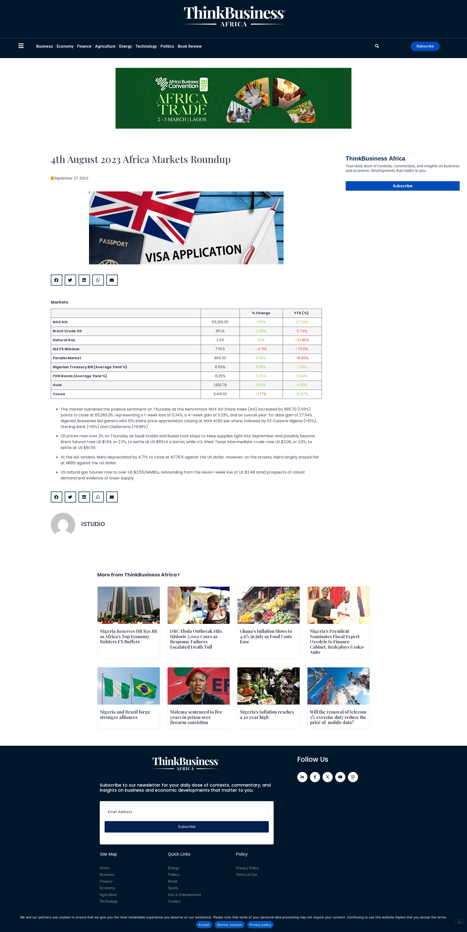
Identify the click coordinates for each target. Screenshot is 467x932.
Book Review (190, 46)
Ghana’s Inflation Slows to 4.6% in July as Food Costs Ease (266, 636)
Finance (84, 46)
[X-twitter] (328, 777)
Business (44, 46)
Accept (204, 925)
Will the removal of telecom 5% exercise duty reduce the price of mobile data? (338, 717)
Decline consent (229, 925)
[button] (56, 280)
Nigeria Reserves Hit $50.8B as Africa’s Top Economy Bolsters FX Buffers (128, 636)
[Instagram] (353, 777)
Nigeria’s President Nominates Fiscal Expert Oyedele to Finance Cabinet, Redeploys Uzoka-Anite (337, 641)
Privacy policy (260, 925)
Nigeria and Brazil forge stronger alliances (125, 714)
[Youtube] (340, 777)
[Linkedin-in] (302, 777)
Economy (65, 46)
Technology (146, 46)
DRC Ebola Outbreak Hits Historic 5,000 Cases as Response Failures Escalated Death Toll (196, 639)
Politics (167, 46)
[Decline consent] (459, 921)
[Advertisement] (402, 236)
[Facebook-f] (315, 777)
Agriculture (105, 46)
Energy (125, 46)
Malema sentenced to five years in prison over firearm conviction (196, 717)
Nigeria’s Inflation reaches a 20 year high (267, 714)
